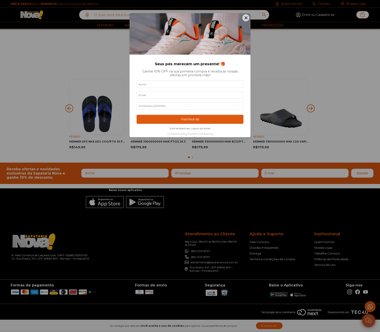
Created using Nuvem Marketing (190, 133)
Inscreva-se (190, 119)
